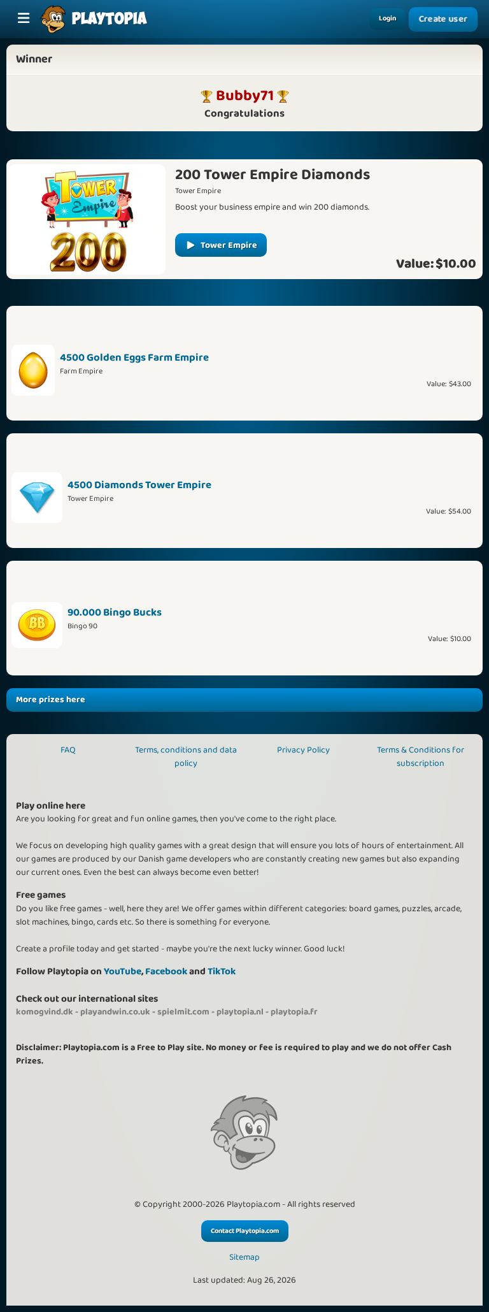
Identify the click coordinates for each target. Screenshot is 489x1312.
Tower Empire (229, 245)
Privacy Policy (303, 750)
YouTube (122, 971)
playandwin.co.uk (115, 1012)
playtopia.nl (240, 1012)
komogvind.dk (44, 1012)
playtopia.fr (294, 1012)
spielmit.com (183, 1012)
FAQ (68, 750)
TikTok (222, 971)
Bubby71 (245, 95)
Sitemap (244, 1257)
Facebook (166, 971)
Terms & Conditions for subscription (420, 756)
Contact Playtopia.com (245, 1231)
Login (387, 18)
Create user (443, 19)
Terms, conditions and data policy (186, 756)
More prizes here (50, 700)
